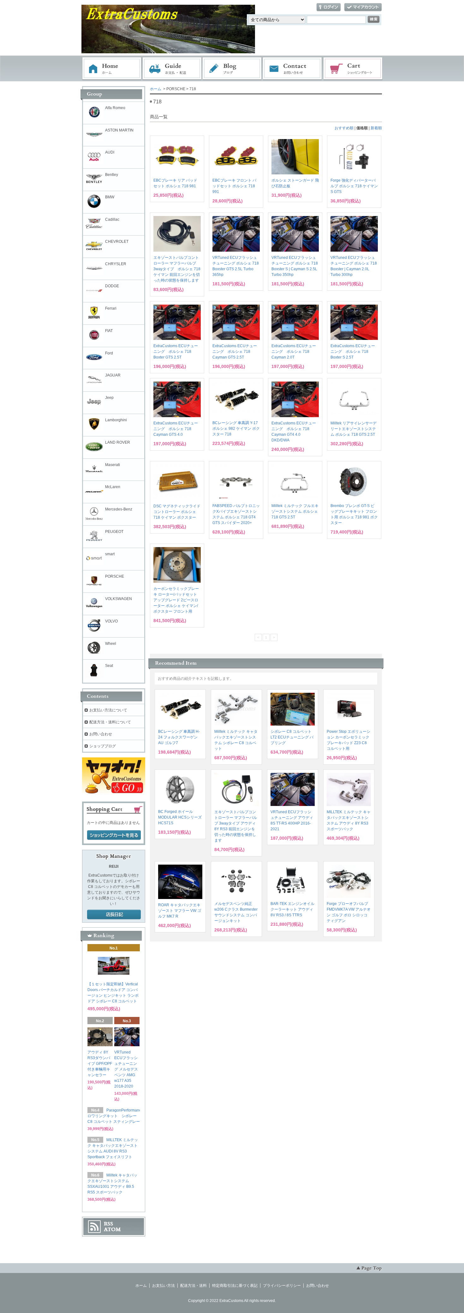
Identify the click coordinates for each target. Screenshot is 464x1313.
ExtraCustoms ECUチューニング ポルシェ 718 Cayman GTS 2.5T (234, 351)
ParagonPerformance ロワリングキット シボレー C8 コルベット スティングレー (115, 1116)
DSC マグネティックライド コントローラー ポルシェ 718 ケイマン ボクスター (176, 512)
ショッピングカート (353, 68)
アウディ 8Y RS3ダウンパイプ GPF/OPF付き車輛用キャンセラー (99, 1063)
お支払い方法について (108, 710)
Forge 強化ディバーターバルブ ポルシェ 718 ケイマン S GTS (354, 186)
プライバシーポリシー (282, 1285)
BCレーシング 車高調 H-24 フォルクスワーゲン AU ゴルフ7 (179, 737)
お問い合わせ (292, 68)
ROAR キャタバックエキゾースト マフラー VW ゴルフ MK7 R (179, 911)
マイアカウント (363, 7)
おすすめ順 (344, 128)
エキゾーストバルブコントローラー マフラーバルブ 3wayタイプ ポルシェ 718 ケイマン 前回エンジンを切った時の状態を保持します (176, 269)
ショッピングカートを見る (114, 835)
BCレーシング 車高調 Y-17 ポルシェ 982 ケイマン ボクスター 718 (236, 428)
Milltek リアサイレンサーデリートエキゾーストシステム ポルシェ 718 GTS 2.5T (353, 429)
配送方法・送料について (110, 722)
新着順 (376, 128)
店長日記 (114, 915)
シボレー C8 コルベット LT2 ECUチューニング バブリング (292, 737)
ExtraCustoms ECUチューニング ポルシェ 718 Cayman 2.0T (293, 351)
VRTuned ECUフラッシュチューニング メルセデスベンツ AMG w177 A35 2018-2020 (126, 1069)
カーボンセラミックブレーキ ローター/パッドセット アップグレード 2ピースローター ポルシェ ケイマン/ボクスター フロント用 (176, 600)
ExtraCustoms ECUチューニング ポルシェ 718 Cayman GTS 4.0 (175, 429)
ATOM (112, 1229)
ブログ (232, 68)
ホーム (111, 68)
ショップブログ (102, 746)
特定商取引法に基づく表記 (235, 1285)
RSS (108, 1224)
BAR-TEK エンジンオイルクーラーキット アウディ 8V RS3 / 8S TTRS (292, 909)
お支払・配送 (172, 68)
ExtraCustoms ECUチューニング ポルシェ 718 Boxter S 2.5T (352, 351)
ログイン (328, 7)
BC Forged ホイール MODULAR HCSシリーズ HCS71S (180, 817)
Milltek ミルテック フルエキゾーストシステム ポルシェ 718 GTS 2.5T (294, 511)
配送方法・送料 (193, 1285)
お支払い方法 (163, 1285)
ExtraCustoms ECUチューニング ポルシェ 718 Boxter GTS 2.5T (175, 351)
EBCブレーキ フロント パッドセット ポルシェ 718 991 (234, 186)
